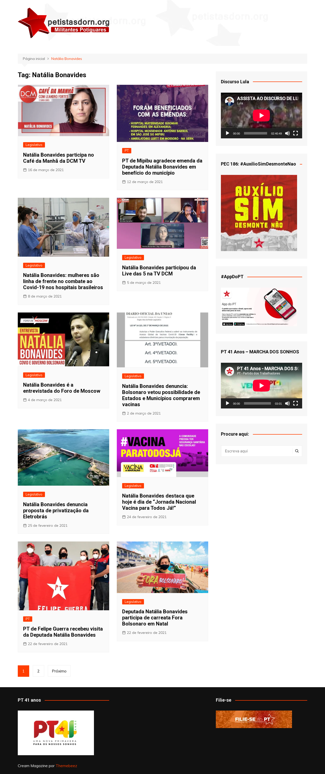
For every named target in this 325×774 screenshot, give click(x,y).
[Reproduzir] (227, 133)
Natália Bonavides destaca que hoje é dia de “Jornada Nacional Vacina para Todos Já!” (159, 502)
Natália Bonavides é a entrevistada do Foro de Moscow (61, 388)
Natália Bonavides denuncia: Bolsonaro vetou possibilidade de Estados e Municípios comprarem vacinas (161, 395)
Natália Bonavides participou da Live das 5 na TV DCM (159, 271)
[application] (261, 115)
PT (127, 151)
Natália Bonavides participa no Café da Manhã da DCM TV (58, 158)
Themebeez (66, 765)
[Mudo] (287, 133)
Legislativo (34, 145)
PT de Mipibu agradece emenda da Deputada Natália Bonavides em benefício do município (162, 167)
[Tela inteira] (295, 133)
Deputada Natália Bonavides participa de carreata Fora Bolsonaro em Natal (155, 617)
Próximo (59, 671)
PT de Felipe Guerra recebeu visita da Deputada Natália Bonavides (63, 632)
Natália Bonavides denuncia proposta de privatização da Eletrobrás (56, 510)
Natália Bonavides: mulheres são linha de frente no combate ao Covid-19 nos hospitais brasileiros (63, 281)
